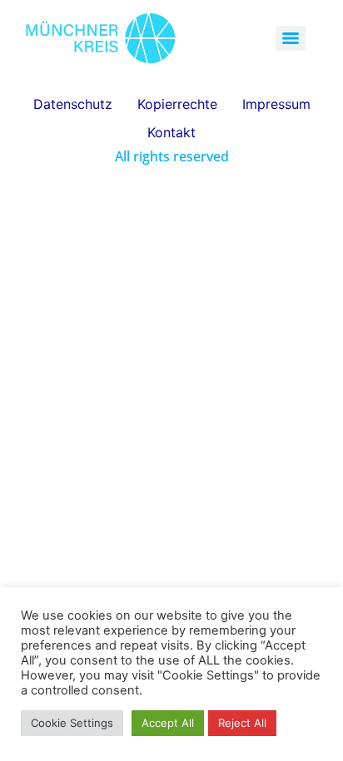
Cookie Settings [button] (72, 722)
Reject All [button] (242, 722)
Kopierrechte (177, 104)
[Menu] (291, 38)
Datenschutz (72, 104)
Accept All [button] (168, 722)
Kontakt (171, 132)
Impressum (276, 104)
